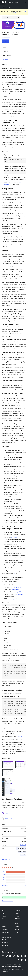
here (15, 573)
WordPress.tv (6, 932)
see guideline (15, 537)
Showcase (18, 910)
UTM (18, 848)
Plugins (17, 916)
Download (5, 41)
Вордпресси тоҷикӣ (11, 952)
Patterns (17, 919)
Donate (18, 929)
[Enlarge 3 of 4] (11, 771)
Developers (5, 929)
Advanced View (6, 859)
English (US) (23, 845)
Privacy (4, 919)
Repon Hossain (9, 819)
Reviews (5, 51)
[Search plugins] (18, 17)
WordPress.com (7, 937)
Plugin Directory (6, 7)
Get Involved (18, 924)
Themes (17, 913)
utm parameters (22, 851)
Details (5, 47)
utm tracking (23, 854)
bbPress (5, 942)
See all (24, 885)
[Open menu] (25, 2)
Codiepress (7, 37)
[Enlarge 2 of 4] (24, 763)
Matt (4, 940)
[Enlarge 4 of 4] (24, 779)
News (3, 913)
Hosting (4, 916)
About (3, 910)
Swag (17, 932)
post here (20, 736)
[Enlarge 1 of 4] (11, 763)
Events (17, 926)
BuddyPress (6, 945)
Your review (5, 885)
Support (5, 59)
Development (7, 55)
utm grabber (23, 848)
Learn (3, 924)
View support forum (7, 901)
